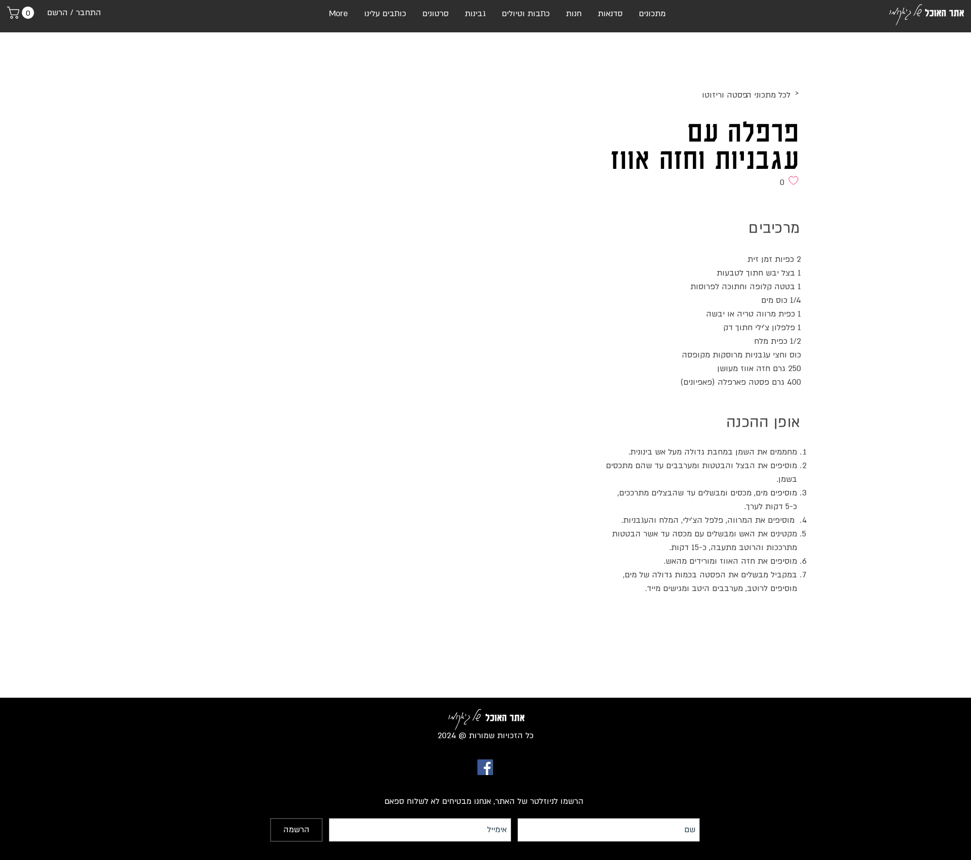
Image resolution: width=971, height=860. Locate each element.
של (917, 10)
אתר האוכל (944, 12)
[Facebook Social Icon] (485, 767)
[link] (22, 13)
